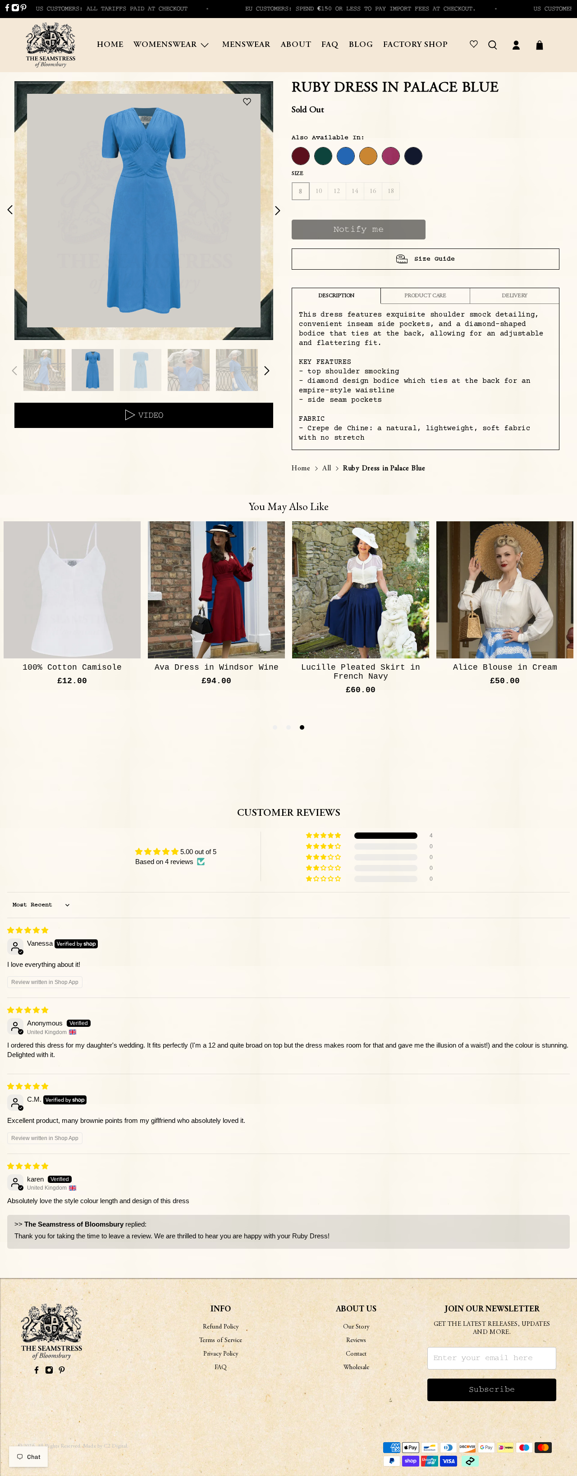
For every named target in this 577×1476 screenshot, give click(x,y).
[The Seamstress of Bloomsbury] (50, 45)
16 (373, 191)
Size (297, 173)
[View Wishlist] (475, 45)
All (326, 468)
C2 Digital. (116, 1446)
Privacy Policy (220, 1354)
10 (319, 191)
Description (336, 296)
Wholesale (356, 1368)
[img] (27, 930)
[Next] (272, 211)
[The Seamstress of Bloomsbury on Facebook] (7, 9)
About (296, 45)
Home (110, 45)
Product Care (425, 296)
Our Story (356, 1327)
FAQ (330, 45)
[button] (324, 835)
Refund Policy (220, 1327)
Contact (356, 1354)
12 (337, 191)
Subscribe (492, 1389)
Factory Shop (415, 45)
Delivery (514, 296)
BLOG (361, 45)
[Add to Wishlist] (249, 102)
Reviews (356, 1341)
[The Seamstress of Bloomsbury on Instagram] (15, 9)
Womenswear (165, 45)
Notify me (359, 229)
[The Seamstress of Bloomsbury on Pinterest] (23, 9)
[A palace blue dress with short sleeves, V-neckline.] (144, 210)
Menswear (246, 45)
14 (355, 191)
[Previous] (15, 211)
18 (391, 191)
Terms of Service (220, 1341)
